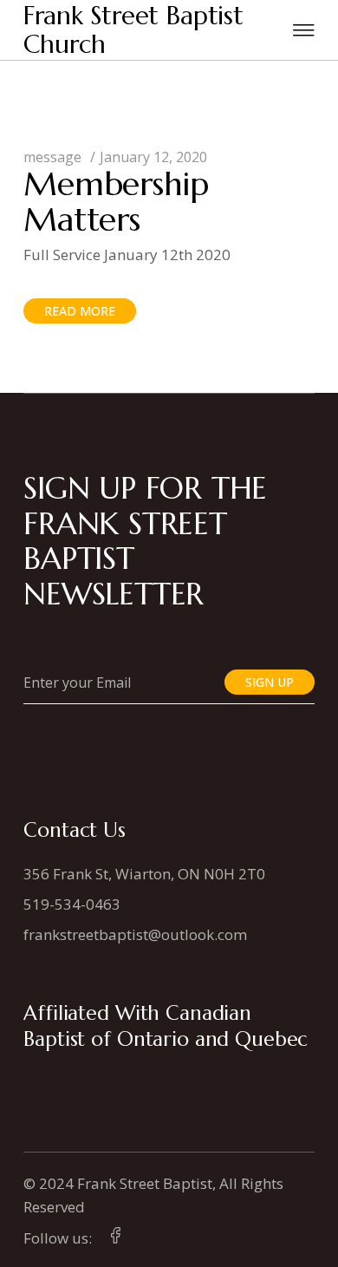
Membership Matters (116, 201)
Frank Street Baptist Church (133, 30)
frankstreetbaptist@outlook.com (135, 934)
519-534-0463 (71, 904)
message (52, 157)
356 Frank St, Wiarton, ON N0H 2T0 (144, 874)
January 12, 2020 (153, 157)
